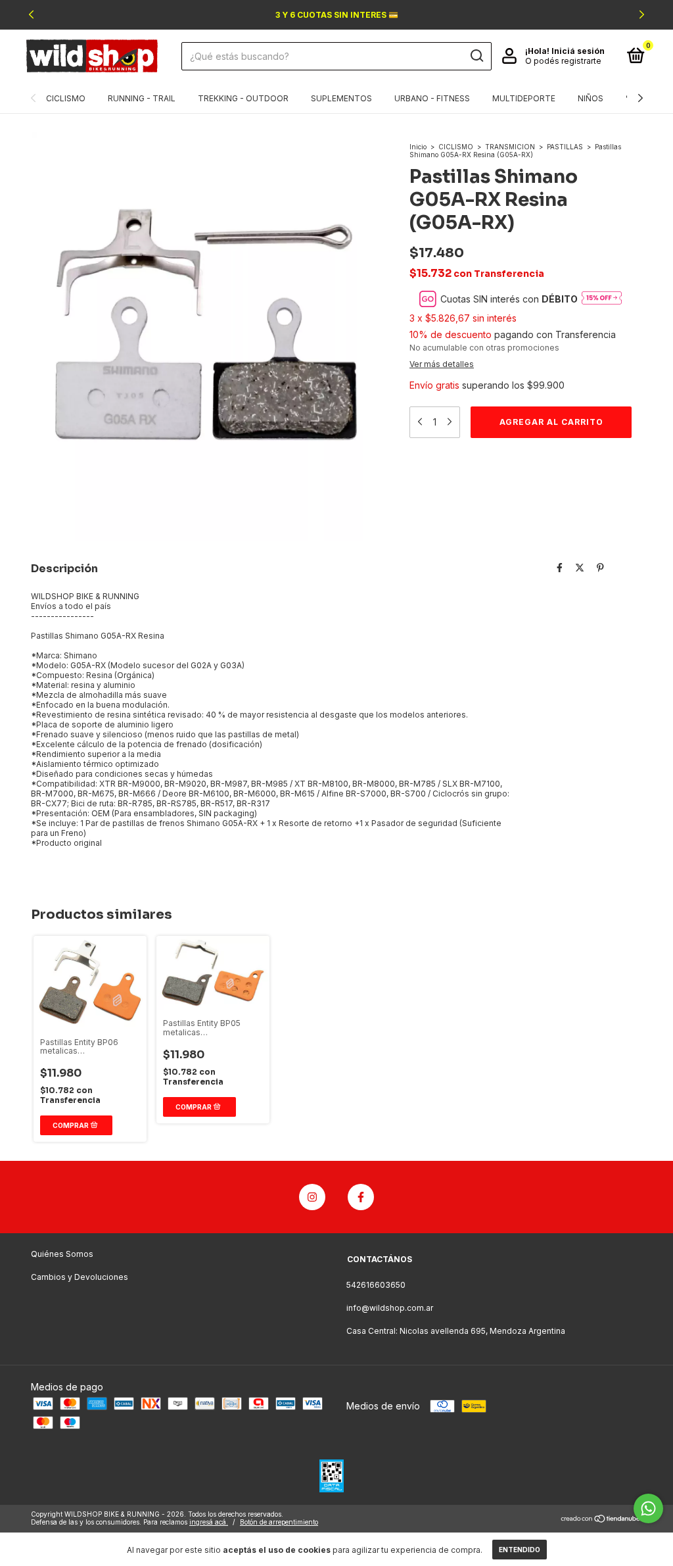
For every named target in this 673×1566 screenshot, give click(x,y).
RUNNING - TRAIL (141, 98)
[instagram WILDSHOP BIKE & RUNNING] (312, 1197)
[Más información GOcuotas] (602, 298)
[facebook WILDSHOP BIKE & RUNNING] (361, 1197)
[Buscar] (476, 56)
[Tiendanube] (601, 1519)
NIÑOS (590, 98)
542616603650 (376, 1285)
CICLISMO (65, 98)
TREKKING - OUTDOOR (243, 98)
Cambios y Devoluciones (79, 1277)
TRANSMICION (510, 147)
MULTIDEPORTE (523, 98)
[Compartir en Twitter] (579, 567)
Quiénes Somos (62, 1254)
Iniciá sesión (578, 51)
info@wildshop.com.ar (389, 1308)
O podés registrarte (563, 61)
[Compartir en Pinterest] (600, 567)
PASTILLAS (565, 147)
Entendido (519, 1550)
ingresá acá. (208, 1522)
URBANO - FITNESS (432, 98)
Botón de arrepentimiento (279, 1522)
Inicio (418, 147)
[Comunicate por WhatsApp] (648, 1508)
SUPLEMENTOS (341, 98)
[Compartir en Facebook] (560, 567)
